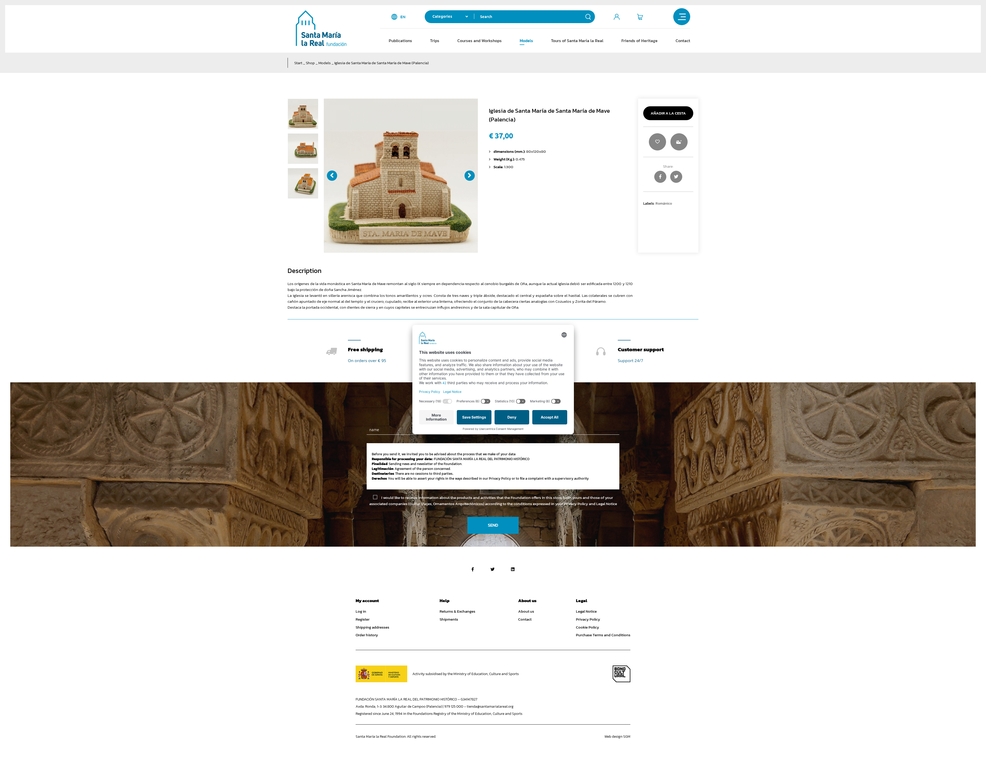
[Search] (588, 17)
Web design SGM (617, 736)
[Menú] (681, 16)
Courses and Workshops (479, 40)
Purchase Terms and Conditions (603, 635)
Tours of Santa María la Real (577, 40)
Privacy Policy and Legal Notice (590, 504)
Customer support (641, 349)
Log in (361, 611)
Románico (664, 203)
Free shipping (365, 349)
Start (298, 63)
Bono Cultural (621, 674)
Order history (367, 635)
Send (493, 525)
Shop (310, 63)
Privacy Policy (588, 619)
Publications (400, 40)
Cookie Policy (587, 627)
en (402, 17)
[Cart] (639, 16)
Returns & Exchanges (457, 611)
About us (526, 611)
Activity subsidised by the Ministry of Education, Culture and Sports (465, 674)
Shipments (449, 619)
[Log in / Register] (616, 16)
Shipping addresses (372, 627)
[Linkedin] (513, 569)
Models (526, 40)
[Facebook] (472, 569)
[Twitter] (492, 569)
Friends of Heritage (639, 40)
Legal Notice (586, 611)
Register (362, 619)
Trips (434, 40)
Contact (683, 40)
